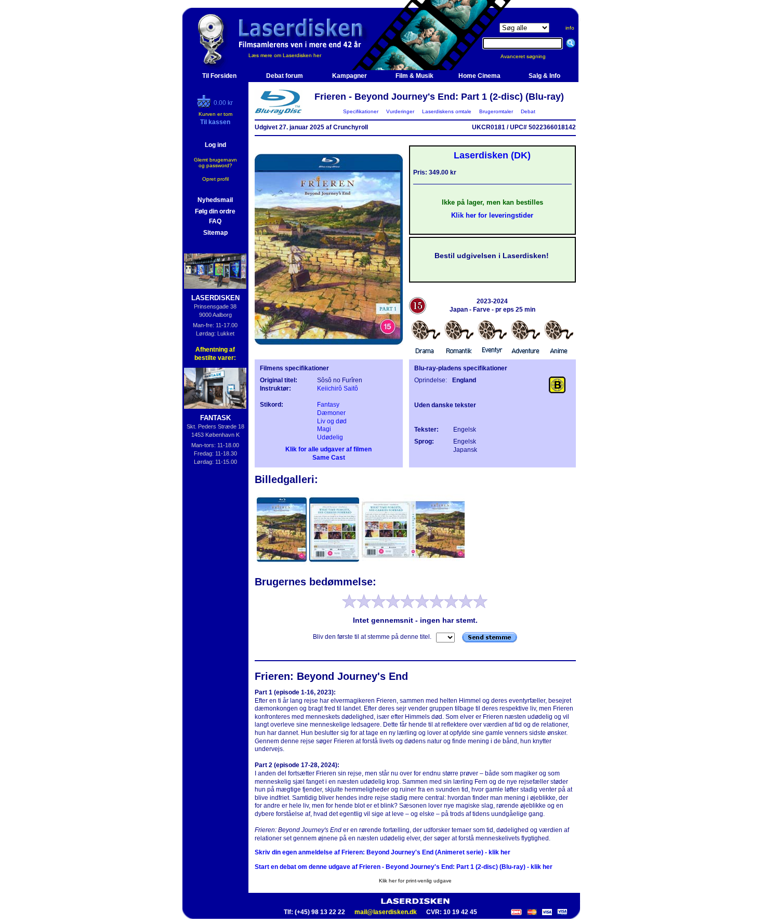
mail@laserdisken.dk (385, 912)
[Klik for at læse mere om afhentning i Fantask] (215, 388)
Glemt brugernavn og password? (215, 162)
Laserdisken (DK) (492, 155)
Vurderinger (400, 111)
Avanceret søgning (529, 56)
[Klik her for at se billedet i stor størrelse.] (282, 563)
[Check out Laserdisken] (205, 105)
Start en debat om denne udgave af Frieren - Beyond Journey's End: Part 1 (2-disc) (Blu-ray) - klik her (403, 867)
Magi (324, 429)
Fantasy (328, 404)
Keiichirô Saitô (337, 388)
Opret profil (215, 179)
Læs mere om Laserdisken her (284, 55)
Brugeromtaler (496, 111)
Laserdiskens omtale (447, 111)
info (569, 28)
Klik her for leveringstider (492, 215)
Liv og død (332, 421)
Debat (528, 111)
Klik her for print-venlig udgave (415, 880)
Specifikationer (360, 111)
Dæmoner (331, 413)
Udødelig (330, 437)
